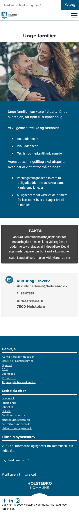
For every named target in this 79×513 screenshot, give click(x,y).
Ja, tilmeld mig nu (13, 460)
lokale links (9, 402)
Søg (70, 5)
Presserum (9, 378)
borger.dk (8, 398)
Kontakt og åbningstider (18, 356)
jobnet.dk (8, 407)
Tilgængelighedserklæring (19, 382)
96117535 (25, 293)
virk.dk (6, 411)
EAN (5, 369)
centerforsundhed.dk (16, 424)
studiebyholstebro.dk (16, 419)
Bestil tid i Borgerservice (18, 360)
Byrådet (7, 365)
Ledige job (8, 373)
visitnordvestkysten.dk (17, 428)
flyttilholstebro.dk (13, 415)
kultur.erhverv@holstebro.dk (42, 286)
